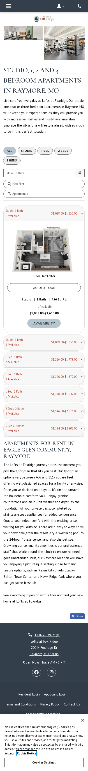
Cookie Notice (26, 753)
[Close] (83, 720)
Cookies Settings (44, 762)
